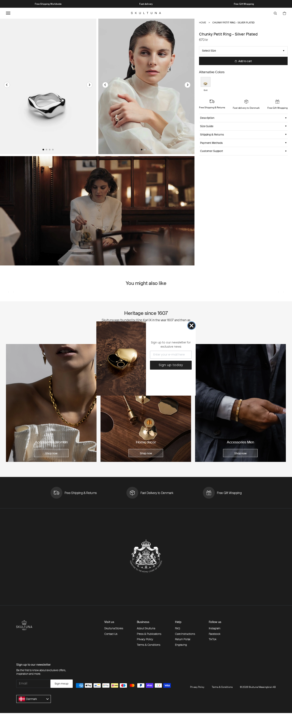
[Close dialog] (191, 325)
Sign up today (171, 365)
